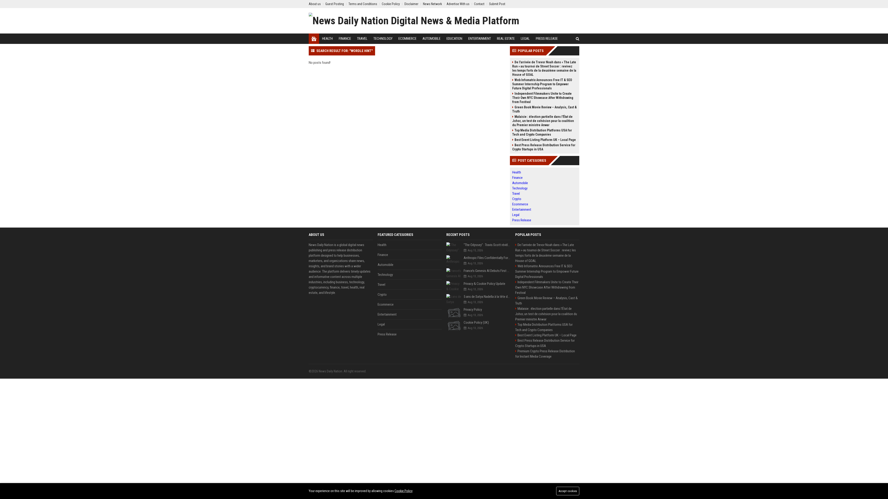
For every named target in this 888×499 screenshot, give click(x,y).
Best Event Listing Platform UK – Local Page (545, 140)
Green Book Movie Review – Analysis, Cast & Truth (544, 109)
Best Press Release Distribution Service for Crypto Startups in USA (543, 147)
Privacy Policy (473, 309)
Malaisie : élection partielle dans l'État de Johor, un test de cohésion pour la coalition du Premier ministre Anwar (543, 121)
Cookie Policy (404, 491)
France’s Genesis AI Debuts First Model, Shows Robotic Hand (487, 271)
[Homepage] (314, 38)
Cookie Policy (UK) (476, 322)
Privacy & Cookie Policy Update (484, 284)
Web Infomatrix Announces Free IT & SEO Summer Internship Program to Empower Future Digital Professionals (542, 84)
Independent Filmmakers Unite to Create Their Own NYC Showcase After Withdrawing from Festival (542, 98)
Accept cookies (567, 491)
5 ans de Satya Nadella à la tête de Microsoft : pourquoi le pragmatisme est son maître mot (487, 297)
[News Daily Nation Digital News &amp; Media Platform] (414, 21)
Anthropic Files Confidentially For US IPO (487, 258)
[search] (577, 38)
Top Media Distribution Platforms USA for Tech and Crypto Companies (542, 132)
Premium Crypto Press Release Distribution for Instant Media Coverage (545, 354)
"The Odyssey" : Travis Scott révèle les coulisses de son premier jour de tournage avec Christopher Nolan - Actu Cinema (487, 245)
